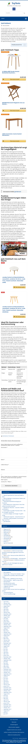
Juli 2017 (6, 712)
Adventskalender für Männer (10, 584)
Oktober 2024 (7, 615)
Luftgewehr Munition (8, 586)
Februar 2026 (7, 603)
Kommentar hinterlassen (8, 436)
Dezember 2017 (7, 704)
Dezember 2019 (7, 669)
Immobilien (6, 540)
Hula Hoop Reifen (14, 719)
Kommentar (4, 447)
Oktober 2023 (7, 624)
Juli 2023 (6, 629)
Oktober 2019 (7, 672)
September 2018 (7, 692)
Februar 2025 (7, 612)
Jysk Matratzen (7, 521)
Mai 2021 (6, 651)
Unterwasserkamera (8, 592)
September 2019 (7, 674)
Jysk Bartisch (17, 191)
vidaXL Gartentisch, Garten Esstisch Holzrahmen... (12, 134)
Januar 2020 (6, 667)
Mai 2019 (6, 680)
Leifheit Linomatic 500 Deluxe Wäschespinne (14, 732)
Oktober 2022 (7, 632)
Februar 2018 (7, 701)
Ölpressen (14, 722)
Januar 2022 (6, 641)
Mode (5, 541)
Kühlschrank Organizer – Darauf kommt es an (14, 516)
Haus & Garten (6, 25)
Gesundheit (6, 535)
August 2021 (7, 646)
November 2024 (7, 614)
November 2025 (7, 604)
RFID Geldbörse (7, 572)
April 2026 (6, 601)
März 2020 (6, 666)
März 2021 (6, 654)
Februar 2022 (7, 640)
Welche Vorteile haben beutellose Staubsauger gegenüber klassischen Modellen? (13, 552)
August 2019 (7, 675)
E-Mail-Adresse (5, 464)
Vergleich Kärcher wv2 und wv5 (14, 729)
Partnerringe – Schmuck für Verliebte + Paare (14, 574)
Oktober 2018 (7, 690)
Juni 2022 (6, 637)
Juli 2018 (6, 695)
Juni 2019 (6, 678)
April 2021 (6, 652)
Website (3, 469)
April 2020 (6, 664)
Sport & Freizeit (7, 543)
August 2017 (7, 710)
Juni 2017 (6, 713)
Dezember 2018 (7, 687)
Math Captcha (4, 479)
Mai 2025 (6, 607)
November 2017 (7, 706)
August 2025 (7, 606)
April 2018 (6, 700)
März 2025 (6, 611)
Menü (2, 18)
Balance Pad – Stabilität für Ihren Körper (13, 578)
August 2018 (7, 694)
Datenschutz (25, 738)
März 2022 (6, 638)
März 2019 (6, 683)
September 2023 (7, 626)
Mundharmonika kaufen (9, 583)
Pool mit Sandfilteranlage (9, 594)
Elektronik (6, 532)
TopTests (16, 3)
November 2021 (7, 643)
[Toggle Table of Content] (24, 45)
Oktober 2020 (7, 658)
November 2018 (7, 689)
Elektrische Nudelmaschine (14, 734)
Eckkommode (7, 587)
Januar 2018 (6, 703)
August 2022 (7, 635)
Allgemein (6, 529)
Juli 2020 (6, 661)
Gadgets (5, 533)
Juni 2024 (6, 618)
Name (3, 459)
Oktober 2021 (7, 644)
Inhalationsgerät (14, 724)
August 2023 (7, 628)
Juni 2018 (6, 697)
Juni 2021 (6, 649)
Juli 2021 (6, 647)
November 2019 (7, 670)
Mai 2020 (6, 663)
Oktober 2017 (7, 707)
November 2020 (7, 657)
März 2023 (6, 631)
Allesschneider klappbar (14, 727)
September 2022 (7, 634)
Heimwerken (7, 538)
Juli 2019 (6, 677)
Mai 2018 (6, 698)
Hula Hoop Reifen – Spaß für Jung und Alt (13, 580)
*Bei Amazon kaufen (14, 79)
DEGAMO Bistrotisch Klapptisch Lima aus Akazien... (13, 103)
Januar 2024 (6, 621)
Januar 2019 (6, 686)
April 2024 (6, 620)
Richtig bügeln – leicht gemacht (18, 558)
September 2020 (7, 660)
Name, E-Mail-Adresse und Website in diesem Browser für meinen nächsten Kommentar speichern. (14, 477)
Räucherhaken (7, 581)
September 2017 (7, 709)
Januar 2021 (6, 655)
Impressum (20, 738)
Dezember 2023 (7, 623)
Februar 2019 (7, 684)
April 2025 (6, 609)
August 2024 (7, 617)
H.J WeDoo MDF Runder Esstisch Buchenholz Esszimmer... (10, 72)
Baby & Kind (6, 530)
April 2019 (6, 681)
